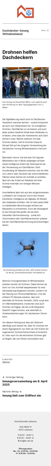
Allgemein (6, 362)
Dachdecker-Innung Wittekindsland (15, 32)
